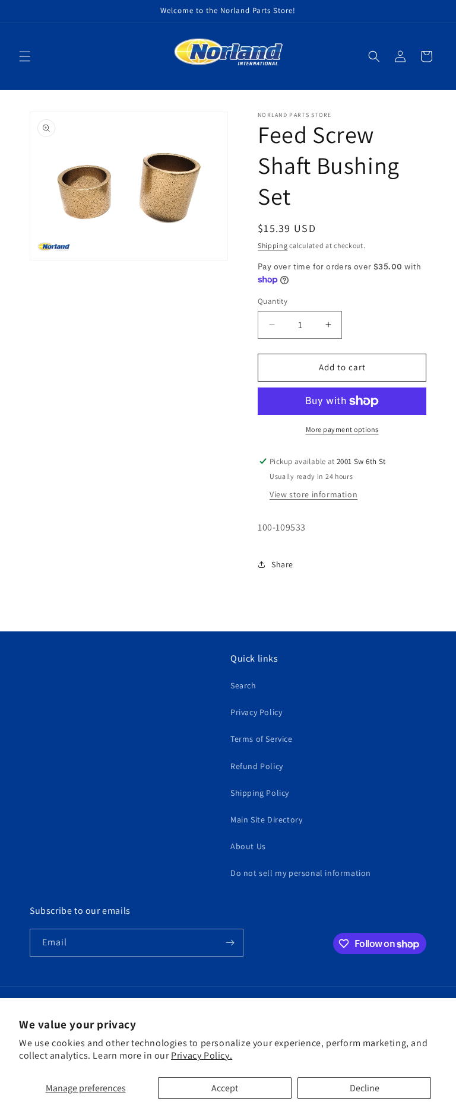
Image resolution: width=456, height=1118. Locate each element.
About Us (248, 846)
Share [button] (282, 564)
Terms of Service (261, 738)
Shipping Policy (259, 792)
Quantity (272, 301)
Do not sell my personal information (300, 873)
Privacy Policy (256, 712)
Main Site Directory (266, 819)
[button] (25, 56)
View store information (313, 494)
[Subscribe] (230, 943)
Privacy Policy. (201, 1055)
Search (243, 685)
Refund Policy (256, 766)
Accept (224, 1088)
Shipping (273, 245)
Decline (364, 1088)
